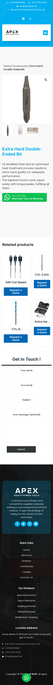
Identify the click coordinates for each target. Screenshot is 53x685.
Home (7, 66)
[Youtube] (35, 524)
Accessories (20, 66)
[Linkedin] (23, 19)
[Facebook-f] (17, 524)
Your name (27, 370)
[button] (45, 32)
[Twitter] (23, 524)
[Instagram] (29, 524)
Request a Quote (16, 292)
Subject (26, 399)
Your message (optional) (26, 414)
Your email (26, 385)
